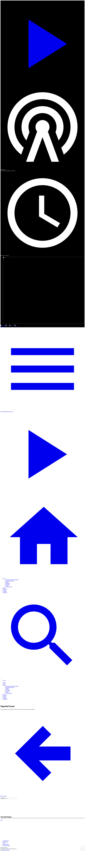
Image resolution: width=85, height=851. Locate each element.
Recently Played (8, 586)
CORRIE (7, 582)
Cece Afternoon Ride (9, 580)
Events (4, 590)
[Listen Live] (42, 42)
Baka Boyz (7, 583)
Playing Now (3, 326)
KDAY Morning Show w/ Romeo (11, 579)
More (1, 820)
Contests (5, 591)
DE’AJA (7, 585)
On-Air (4, 578)
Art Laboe (7, 584)
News (4, 587)
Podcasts (5, 589)
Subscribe (5, 592)
